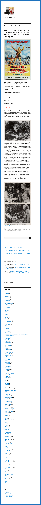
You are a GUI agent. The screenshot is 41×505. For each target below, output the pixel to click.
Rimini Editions (8, 439)
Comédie (6, 332)
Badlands (7, 311)
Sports (6, 457)
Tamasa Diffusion (8, 460)
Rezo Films (7, 437)
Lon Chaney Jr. (10, 230)
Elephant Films (8, 353)
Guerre (6, 379)
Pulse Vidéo (7, 433)
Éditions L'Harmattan (9, 350)
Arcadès (6, 301)
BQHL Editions (8, 320)
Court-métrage (8, 336)
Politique (7, 426)
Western (6, 478)
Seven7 (6, 447)
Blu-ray (6, 318)
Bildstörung (7, 313)
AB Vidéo (7, 293)
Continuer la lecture (8, 225)
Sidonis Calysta (8, 450)
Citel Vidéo (7, 328)
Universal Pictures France (10, 474)
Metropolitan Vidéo (9, 411)
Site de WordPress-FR (9, 496)
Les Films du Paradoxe (9, 400)
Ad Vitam (7, 296)
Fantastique (7, 369)
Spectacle (7, 454)
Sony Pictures (7, 451)
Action (6, 294)
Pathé (6, 421)
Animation (7, 297)
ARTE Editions (8, 306)
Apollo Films (7, 300)
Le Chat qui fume (8, 397)
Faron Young (25, 229)
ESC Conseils (7, 358)
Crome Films (7, 338)
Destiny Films (7, 339)
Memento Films (8, 409)
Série (6, 446)
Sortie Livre (7, 453)
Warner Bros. (7, 477)
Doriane (6, 343)
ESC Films (7, 360)
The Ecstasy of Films (9, 467)
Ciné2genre (7, 325)
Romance (7, 442)
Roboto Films (7, 440)
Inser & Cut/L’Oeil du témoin (10, 390)
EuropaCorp (7, 363)
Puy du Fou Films (8, 435)
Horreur (6, 386)
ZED (6, 481)
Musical (6, 415)
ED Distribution (8, 349)
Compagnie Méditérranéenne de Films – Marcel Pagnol (16, 334)
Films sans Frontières (9, 373)
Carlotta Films (8, 322)
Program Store (8, 430)
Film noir (7, 372)
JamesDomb (7, 228)
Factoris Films (8, 367)
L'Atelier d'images (8, 393)
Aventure (23, 228)
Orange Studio (8, 416)
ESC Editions (7, 359)
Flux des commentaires (9, 495)
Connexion (7, 492)
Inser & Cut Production (9, 388)
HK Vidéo (7, 383)
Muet (6, 414)
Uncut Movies (7, 472)
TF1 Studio (7, 463)
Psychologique (8, 432)
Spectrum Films (8, 456)
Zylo (6, 482)
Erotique (6, 356)
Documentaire (8, 342)
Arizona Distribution (9, 303)
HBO (6, 380)
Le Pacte (6, 398)
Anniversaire (7, 299)
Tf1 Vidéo (7, 464)
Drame (6, 346)
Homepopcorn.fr (10, 17)
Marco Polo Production (9, 408)
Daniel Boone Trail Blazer (17, 229)
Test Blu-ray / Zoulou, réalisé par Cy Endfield (21, 270)
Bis (5, 315)
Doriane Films (8, 345)
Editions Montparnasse (9, 352)
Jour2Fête (7, 391)
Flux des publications (9, 493)
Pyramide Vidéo (8, 436)
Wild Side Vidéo (8, 479)
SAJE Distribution (8, 443)
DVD (22, 229)
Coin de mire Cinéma (9, 329)
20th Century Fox (8, 292)
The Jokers (7, 468)
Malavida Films (8, 407)
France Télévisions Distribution (11, 374)
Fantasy (6, 370)
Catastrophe (7, 324)
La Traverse (7, 394)
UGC (6, 471)
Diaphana (7, 341)
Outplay (6, 418)
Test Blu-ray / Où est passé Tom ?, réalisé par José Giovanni (17, 250)
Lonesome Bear (8, 404)
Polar (6, 423)
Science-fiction (8, 444)
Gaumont (7, 377)
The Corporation (8, 465)
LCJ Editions (7, 395)
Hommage (7, 384)
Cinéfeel (6, 327)
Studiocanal (7, 458)
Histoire (6, 381)
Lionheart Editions (8, 401)
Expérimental (7, 365)
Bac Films (7, 310)
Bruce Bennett (10, 229)
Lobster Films (7, 402)
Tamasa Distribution (9, 461)
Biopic (6, 314)
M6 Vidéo (7, 405)
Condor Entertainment (9, 335)
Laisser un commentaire (17, 230)
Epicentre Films (8, 355)
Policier (6, 425)
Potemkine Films (8, 428)
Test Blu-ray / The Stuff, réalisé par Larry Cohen (14, 251)
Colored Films (7, 331)
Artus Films (19, 228)
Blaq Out (6, 317)
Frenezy (6, 376)
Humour (6, 387)
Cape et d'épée (8, 321)
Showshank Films (8, 449)
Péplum (6, 422)
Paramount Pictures (9, 419)
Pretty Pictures (8, 429)
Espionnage (7, 362)
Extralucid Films (8, 366)
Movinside (7, 412)
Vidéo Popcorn (8, 475)
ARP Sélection (8, 304)
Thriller (6, 470)
